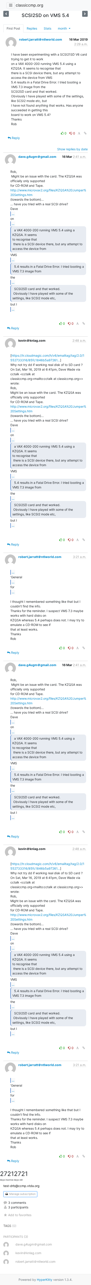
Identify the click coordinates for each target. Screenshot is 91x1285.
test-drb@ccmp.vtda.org (21, 1186)
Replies (32, 28)
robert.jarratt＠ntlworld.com (40, 39)
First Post (13, 28)
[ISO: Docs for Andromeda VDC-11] (85, 14)
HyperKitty (44, 1279)
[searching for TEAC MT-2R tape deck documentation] (6, 14)
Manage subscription (22, 1194)
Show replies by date (72, 149)
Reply (15, 138)
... (13, 213)
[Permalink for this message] (85, 133)
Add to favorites (19, 1215)
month (63, 28)
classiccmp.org (29, 5)
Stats (47, 28)
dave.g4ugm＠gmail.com (37, 156)
